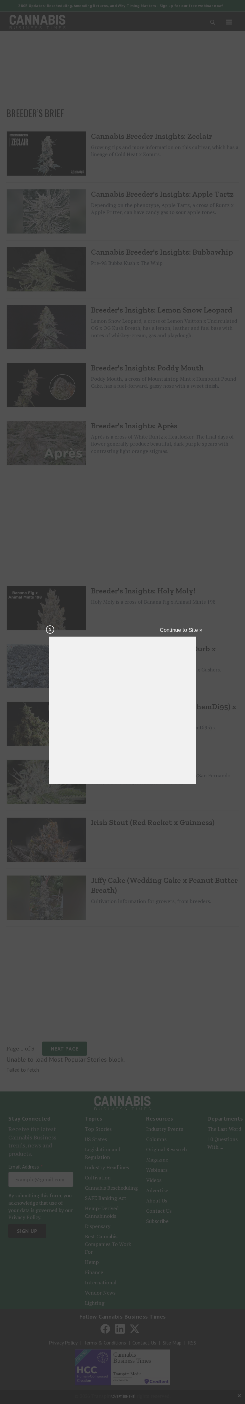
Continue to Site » (181, 630)
